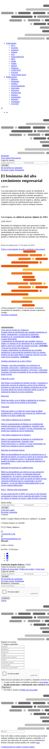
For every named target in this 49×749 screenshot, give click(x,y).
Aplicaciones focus (18, 75)
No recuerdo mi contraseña (11, 168)
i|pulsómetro (16, 97)
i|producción (16, 93)
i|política (14, 84)
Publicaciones (11, 77)
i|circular (14, 72)
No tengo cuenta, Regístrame (12, 170)
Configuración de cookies (11, 747)
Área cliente (6, 158)
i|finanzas (14, 68)
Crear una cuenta (7, 510)
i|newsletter (43, 682)
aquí (38, 743)
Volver (3, 600)
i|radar (13, 61)
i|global (14, 66)
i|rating (13, 63)
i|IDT (13, 59)
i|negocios (15, 90)
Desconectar (16, 158)
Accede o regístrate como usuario (32, 249)
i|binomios (15, 81)
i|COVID (14, 104)
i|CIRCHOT (16, 70)
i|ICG (13, 45)
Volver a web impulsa (9, 249)
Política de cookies (26, 569)
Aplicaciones (11, 43)
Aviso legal (40, 569)
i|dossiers (14, 99)
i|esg (13, 54)
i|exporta (14, 48)
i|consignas (15, 102)
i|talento (14, 52)
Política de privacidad (9, 569)
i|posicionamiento (18, 86)
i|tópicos (14, 79)
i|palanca (14, 95)
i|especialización (17, 57)
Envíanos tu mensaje (9, 315)
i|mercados (15, 88)
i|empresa (14, 50)
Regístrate (5, 156)
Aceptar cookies (28, 747)
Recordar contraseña (9, 512)
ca (7, 112)
